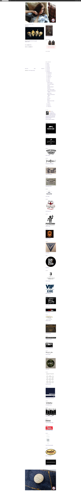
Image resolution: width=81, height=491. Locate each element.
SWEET (48, 96)
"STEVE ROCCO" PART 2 (50, 89)
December (48, 72)
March (48, 105)
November (48, 73)
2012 (47, 68)
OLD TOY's (48, 98)
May (48, 81)
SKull (29, 41)
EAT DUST (51, 111)
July (48, 79)
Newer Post (26, 68)
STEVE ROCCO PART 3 (50, 84)
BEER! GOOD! (49, 93)
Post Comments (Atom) (32, 70)
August (48, 77)
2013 (47, 67)
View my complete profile (50, 119)
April (48, 103)
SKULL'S (48, 99)
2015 (47, 64)
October (48, 75)
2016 (47, 63)
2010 (47, 71)
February (48, 106)
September (48, 76)
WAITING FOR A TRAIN (50, 100)
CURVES (48, 85)
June (48, 80)
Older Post (42, 68)
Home (34, 68)
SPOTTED (48, 88)
